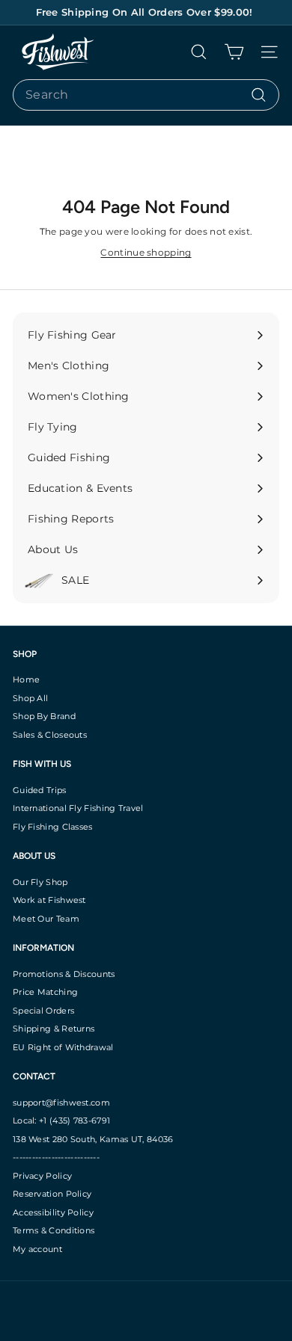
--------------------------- (56, 1157)
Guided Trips (40, 790)
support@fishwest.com (61, 1102)
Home (26, 679)
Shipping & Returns (53, 1028)
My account (37, 1249)
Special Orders (43, 1010)
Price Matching (45, 992)
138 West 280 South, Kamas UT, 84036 (93, 1139)
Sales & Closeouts (50, 735)
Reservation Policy (52, 1194)
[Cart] (234, 52)
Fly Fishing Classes (53, 826)
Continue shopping (145, 252)
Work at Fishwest (49, 900)
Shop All (30, 698)
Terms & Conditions (53, 1230)
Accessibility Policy (53, 1212)
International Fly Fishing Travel (78, 808)
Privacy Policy (42, 1176)
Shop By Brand (44, 716)
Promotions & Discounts (64, 974)
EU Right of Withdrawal (63, 1047)
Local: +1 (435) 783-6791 (61, 1120)
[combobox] (146, 95)
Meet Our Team (46, 918)
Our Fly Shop (40, 882)
